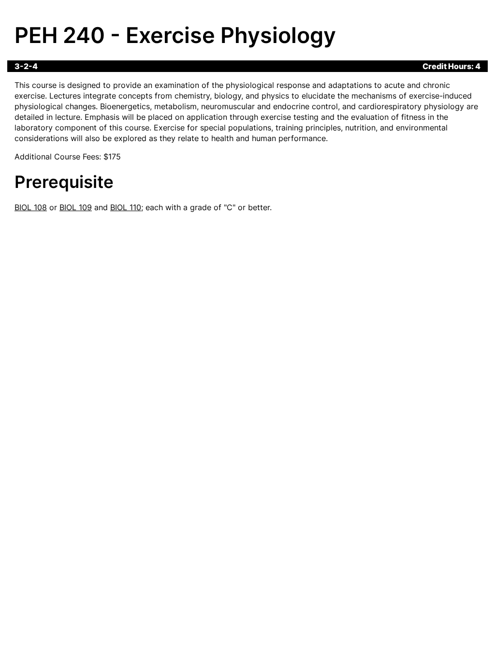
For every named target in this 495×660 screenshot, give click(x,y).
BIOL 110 (125, 207)
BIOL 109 (75, 207)
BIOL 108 (31, 207)
